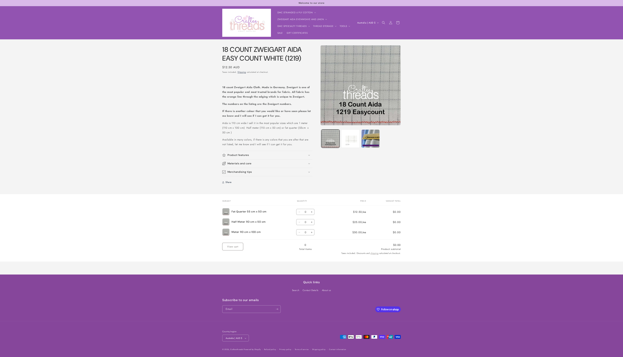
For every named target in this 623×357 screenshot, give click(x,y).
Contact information (337, 349)
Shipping (242, 72)
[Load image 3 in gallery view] (370, 138)
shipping (374, 253)
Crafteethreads (236, 349)
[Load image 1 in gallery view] (330, 138)
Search (295, 290)
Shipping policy (319, 349)
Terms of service (302, 349)
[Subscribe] (277, 309)
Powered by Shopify (252, 349)
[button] (296, 12)
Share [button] (229, 182)
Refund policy (270, 349)
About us (326, 290)
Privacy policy (285, 349)
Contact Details (310, 290)
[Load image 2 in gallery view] (350, 138)
